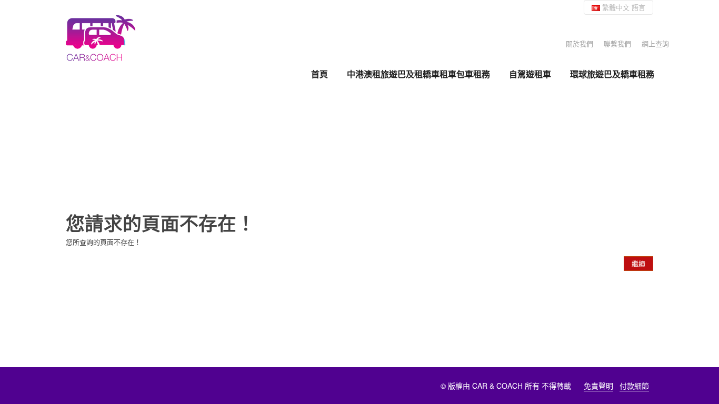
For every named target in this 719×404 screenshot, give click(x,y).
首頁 (319, 74)
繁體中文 (622, 7)
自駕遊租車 (530, 74)
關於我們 (579, 43)
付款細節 (634, 385)
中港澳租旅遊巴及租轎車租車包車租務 (418, 74)
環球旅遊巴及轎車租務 (612, 74)
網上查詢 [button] (655, 43)
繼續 (638, 263)
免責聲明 (598, 385)
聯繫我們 (617, 43)
